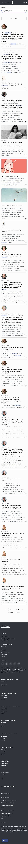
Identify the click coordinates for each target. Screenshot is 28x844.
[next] (22, 609)
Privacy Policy (4, 654)
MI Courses (3, 722)
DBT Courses (4, 681)
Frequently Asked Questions (8, 786)
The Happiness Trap (5, 793)
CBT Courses (4, 695)
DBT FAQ (3, 686)
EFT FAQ (3, 740)
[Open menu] (2, 2)
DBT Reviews (4, 683)
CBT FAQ (3, 699)
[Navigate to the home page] (8, 2)
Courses (3, 774)
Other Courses (5, 772)
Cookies (3, 656)
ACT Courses (4, 709)
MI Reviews (3, 724)
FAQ (2, 779)
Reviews (3, 776)
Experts (3, 822)
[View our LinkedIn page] (10, 663)
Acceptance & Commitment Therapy (10, 706)
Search (3, 7)
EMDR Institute (5, 761)
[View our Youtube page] (18, 663)
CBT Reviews (4, 697)
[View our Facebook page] (6, 663)
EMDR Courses (4, 763)
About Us (3, 633)
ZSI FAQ (3, 754)
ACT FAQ (3, 713)
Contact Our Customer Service (8, 638)
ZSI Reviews (3, 751)
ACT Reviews (4, 711)
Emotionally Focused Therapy (9, 734)
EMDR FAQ (3, 765)
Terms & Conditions (5, 652)
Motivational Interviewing (8, 720)
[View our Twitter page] (2, 663)
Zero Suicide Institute (5, 816)
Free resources (5, 797)
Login (25, 2)
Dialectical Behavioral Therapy (9, 679)
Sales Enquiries (4, 646)
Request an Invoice (5, 640)
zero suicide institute (6, 747)
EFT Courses (4, 736)
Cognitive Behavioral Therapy (9, 693)
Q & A (2, 818)
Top (4, 840)
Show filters (13, 18)
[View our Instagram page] (14, 663)
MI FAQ (2, 726)
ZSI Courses (3, 749)
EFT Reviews (4, 738)
